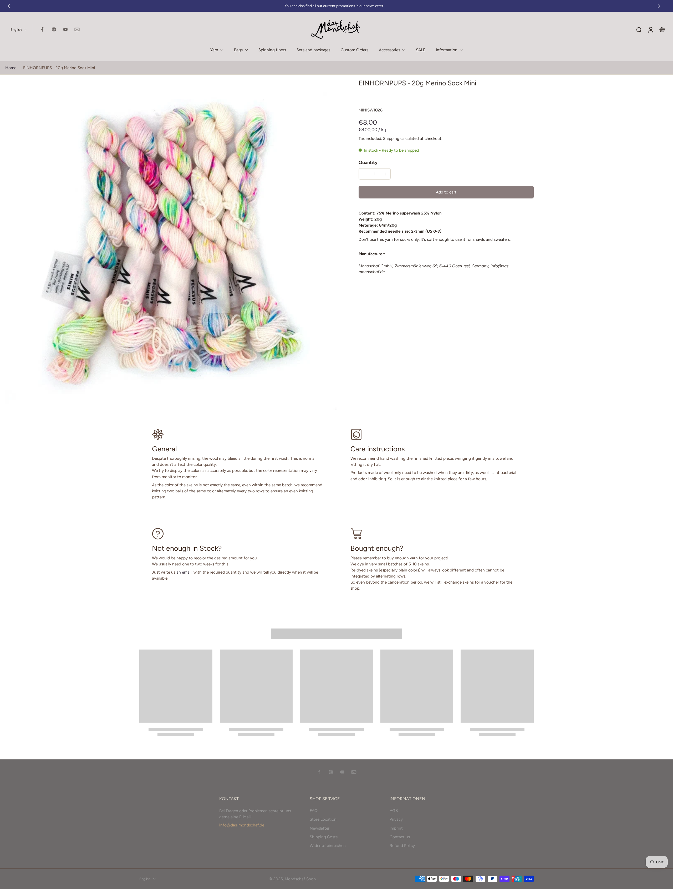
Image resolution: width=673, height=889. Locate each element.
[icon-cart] (662, 29)
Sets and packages (313, 49)
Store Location (323, 819)
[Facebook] (42, 29)
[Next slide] (659, 6)
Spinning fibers (272, 49)
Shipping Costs (324, 836)
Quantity (368, 162)
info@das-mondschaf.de (241, 825)
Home (10, 67)
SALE (420, 49)
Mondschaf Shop (300, 878)
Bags (238, 49)
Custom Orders (354, 49)
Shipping (391, 138)
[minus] (364, 174)
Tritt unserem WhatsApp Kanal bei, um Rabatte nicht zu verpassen (334, 5)
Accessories (389, 49)
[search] (639, 29)
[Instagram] (54, 29)
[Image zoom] (170, 244)
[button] (446, 192)
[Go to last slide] (9, 6)
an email (183, 572)
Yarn (214, 49)
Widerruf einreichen (328, 845)
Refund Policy (402, 845)
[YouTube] (65, 29)
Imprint (396, 828)
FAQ (314, 810)
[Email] (77, 29)
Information (446, 49)
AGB (394, 810)
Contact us (400, 836)
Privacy (396, 819)
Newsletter (319, 828)
